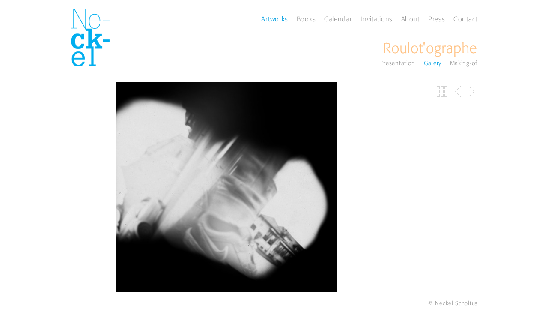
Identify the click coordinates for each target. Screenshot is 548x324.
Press (436, 19)
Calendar (338, 19)
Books (306, 19)
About (410, 19)
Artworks (274, 19)
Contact (465, 19)
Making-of (463, 63)
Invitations (376, 19)
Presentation (397, 63)
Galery (432, 63)
